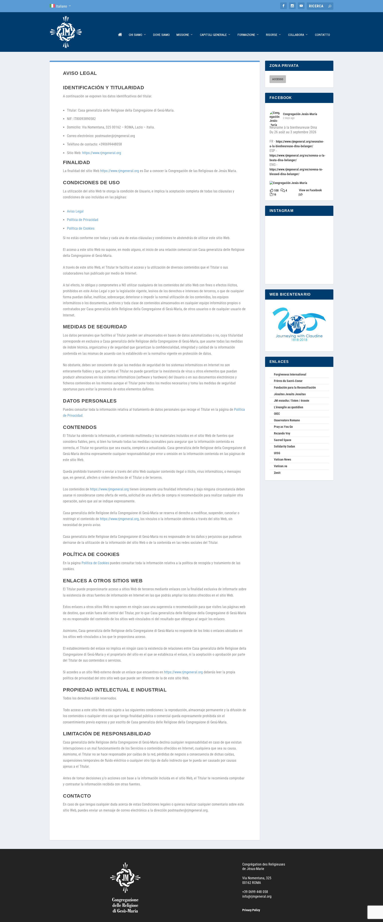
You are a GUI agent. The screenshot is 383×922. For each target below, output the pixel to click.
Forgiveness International (290, 374)
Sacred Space (282, 440)
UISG (277, 453)
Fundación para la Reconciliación (295, 387)
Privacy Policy (251, 910)
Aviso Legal (75, 211)
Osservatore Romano (287, 420)
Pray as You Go (283, 426)
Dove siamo (161, 35)
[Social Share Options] (301, 195)
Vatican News (282, 459)
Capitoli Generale (213, 35)
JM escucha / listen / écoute (291, 400)
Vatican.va (280, 466)
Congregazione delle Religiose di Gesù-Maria (120, 42)
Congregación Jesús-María (300, 114)
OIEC (277, 413)
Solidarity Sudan (284, 446)
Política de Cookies (80, 228)
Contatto (322, 35)
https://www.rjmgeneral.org (101, 153)
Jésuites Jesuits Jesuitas (290, 394)
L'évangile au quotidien (288, 407)
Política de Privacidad (82, 220)
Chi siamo (135, 35)
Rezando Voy (282, 433)
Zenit (277, 473)
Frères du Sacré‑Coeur (288, 381)
